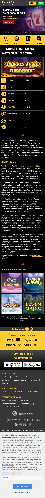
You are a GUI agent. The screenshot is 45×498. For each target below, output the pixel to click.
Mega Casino (37, 256)
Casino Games (33, 392)
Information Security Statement (12, 407)
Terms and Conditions (9, 404)
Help (27, 377)
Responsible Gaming (9, 400)
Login (32, 3)
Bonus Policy (25, 400)
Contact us (5, 380)
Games (39, 43)
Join (41, 3)
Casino (17, 43)
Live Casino (6, 392)
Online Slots (19, 392)
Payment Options (20, 380)
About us (5, 377)
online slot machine (32, 166)
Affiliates (5, 383)
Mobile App (17, 377)
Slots (28, 43)
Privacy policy (26, 404)
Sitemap (34, 380)
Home (5, 43)
